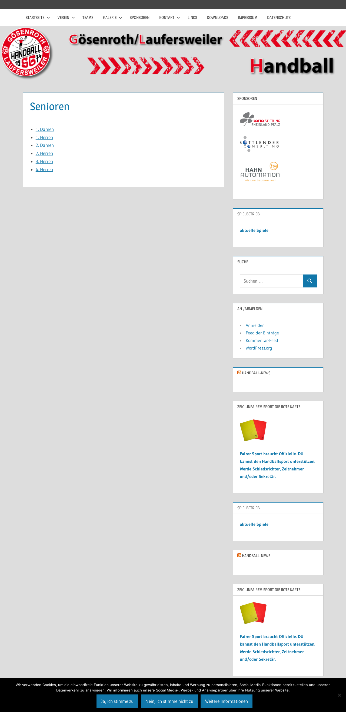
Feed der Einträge (262, 332)
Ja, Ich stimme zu (117, 701)
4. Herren (44, 169)
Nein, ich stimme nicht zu (169, 701)
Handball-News (256, 372)
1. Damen (45, 129)
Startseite (35, 17)
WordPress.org (259, 348)
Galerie (110, 17)
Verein (63, 17)
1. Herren (44, 137)
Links (192, 17)
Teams (87, 17)
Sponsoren (139, 17)
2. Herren (44, 153)
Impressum (247, 17)
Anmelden (255, 325)
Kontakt (166, 17)
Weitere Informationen (226, 701)
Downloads (217, 17)
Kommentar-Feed (262, 340)
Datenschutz (279, 17)
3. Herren (44, 161)
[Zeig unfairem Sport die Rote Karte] (253, 439)
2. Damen (45, 145)
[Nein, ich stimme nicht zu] (339, 695)
